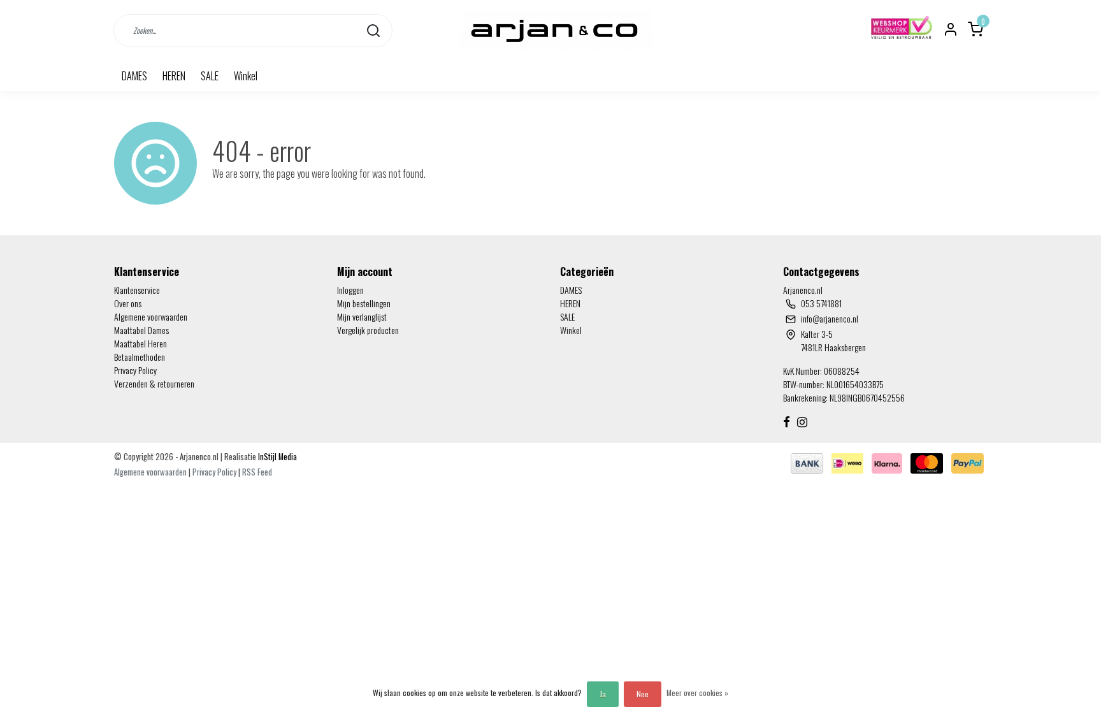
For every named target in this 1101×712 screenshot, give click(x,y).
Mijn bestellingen (364, 303)
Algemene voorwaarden (150, 316)
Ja (603, 693)
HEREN (173, 76)
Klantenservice (137, 289)
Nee (643, 693)
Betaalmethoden (139, 356)
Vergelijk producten (368, 330)
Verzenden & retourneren (154, 383)
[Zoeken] (373, 30)
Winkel (245, 76)
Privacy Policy (135, 370)
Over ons (127, 303)
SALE (210, 76)
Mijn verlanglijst (362, 316)
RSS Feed (257, 472)
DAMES (134, 76)
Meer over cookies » (697, 692)
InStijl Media (276, 457)
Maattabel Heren (140, 343)
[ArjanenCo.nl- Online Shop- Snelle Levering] (554, 30)
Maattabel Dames (141, 330)
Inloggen (350, 289)
